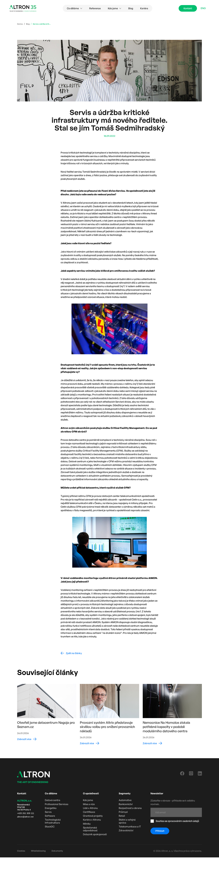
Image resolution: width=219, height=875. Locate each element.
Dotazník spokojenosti (95, 834)
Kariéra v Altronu (92, 819)
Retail (122, 815)
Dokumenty (57, 851)
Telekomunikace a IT (130, 826)
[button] (74, 8)
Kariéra (144, 8)
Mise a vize (89, 804)
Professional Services (56, 804)
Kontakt (188, 8)
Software (50, 815)
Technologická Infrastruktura (53, 821)
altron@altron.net (25, 816)
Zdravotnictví (126, 830)
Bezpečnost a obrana (130, 808)
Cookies (21, 851)
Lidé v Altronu (90, 808)
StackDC (50, 826)
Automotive (125, 800)
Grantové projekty (93, 815)
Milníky (87, 823)
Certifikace (89, 812)
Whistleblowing (38, 851)
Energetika (50, 808)
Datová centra (52, 800)
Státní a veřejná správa (127, 821)
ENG (203, 8)
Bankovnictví (126, 804)
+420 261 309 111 (25, 813)
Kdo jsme (88, 800)
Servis (48, 812)
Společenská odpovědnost (90, 829)
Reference (95, 8)
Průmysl (123, 812)
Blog (130, 8)
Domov (20, 24)
